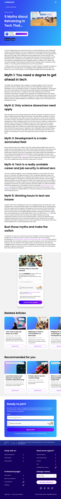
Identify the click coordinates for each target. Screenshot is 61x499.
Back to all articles (11, 7)
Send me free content (30, 302)
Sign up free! (30, 430)
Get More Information (46, 482)
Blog (14, 443)
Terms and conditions (17, 494)
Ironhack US (6, 443)
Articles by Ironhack (21, 34)
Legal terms (7, 494)
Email (9, 414)
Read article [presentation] (15, 346)
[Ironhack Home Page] (9, 2)
